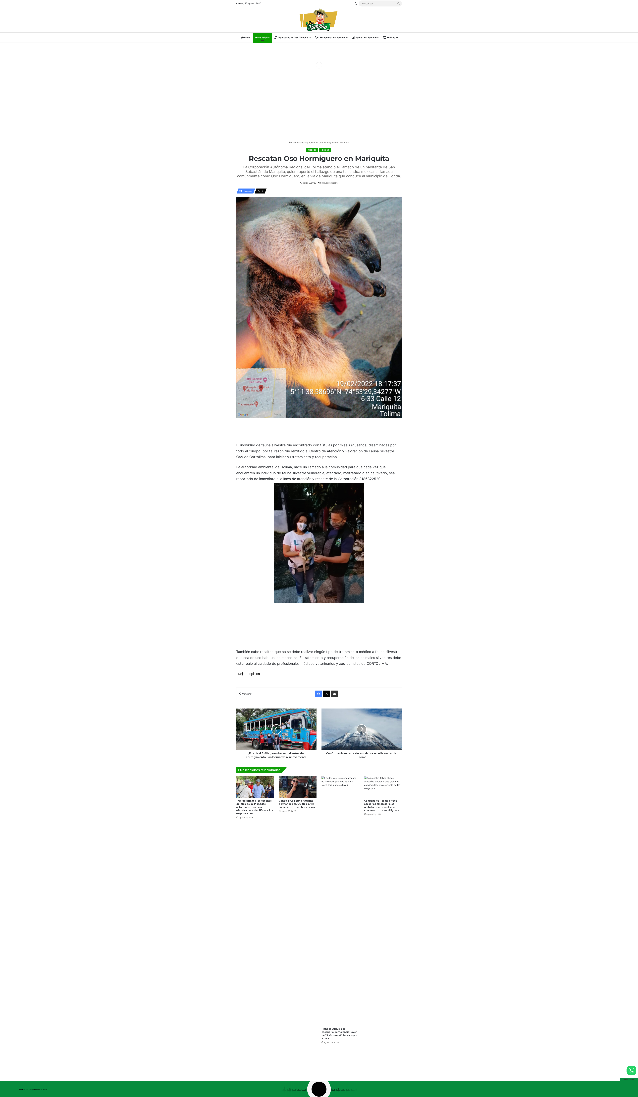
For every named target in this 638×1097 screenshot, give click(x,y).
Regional (325, 149)
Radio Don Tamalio (366, 37)
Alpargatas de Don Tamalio (292, 37)
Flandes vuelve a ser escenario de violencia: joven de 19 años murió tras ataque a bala (339, 1033)
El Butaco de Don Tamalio (331, 37)
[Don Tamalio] (319, 19)
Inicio (247, 37)
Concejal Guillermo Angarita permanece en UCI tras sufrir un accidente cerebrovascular (297, 804)
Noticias (263, 37)
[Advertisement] (319, 112)
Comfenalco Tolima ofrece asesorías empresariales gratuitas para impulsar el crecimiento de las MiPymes (381, 805)
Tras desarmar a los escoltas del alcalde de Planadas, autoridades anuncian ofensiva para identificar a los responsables (254, 807)
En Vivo (390, 37)
